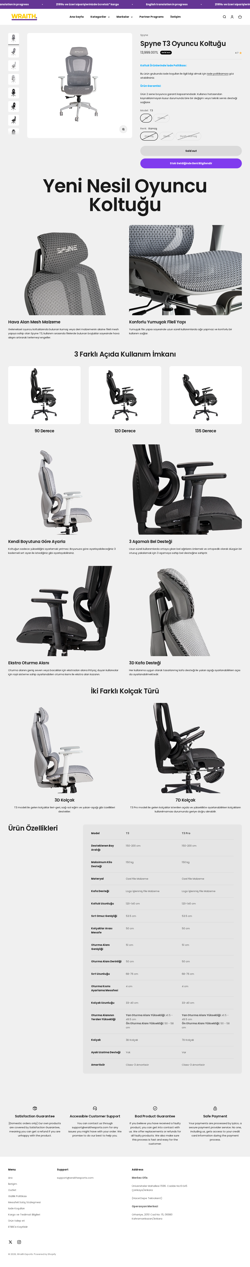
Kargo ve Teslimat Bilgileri (24, 1214)
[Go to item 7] (13, 121)
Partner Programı (151, 17)
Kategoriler (98, 17)
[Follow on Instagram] (19, 1242)
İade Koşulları (16, 1208)
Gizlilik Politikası (17, 1196)
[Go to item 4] (13, 80)
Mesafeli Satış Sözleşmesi (24, 1202)
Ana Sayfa (77, 17)
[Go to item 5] (13, 93)
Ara (10, 1178)
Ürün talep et (16, 1220)
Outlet (12, 1190)
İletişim (175, 17)
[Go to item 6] (13, 107)
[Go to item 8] (13, 134)
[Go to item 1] (13, 39)
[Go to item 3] (13, 66)
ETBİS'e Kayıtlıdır (18, 1227)
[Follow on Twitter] (10, 1242)
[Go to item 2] (13, 53)
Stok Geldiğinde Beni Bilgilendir (191, 163)
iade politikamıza (217, 73)
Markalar (122, 17)
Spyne (144, 35)
